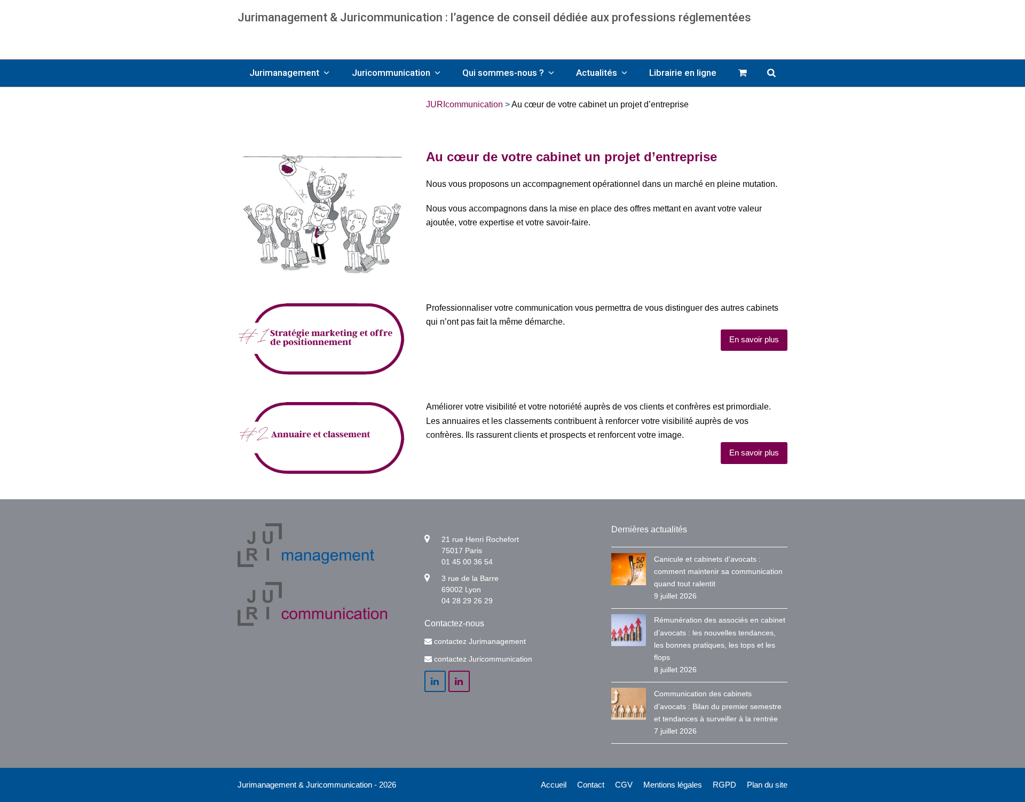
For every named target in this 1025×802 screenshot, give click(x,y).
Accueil (553, 785)
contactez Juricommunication (483, 659)
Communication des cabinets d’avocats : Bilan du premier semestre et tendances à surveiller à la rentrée (718, 705)
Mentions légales (672, 785)
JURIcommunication (464, 104)
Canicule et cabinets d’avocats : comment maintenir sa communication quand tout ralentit (718, 571)
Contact (590, 785)
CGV (624, 785)
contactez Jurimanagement (480, 641)
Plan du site (767, 785)
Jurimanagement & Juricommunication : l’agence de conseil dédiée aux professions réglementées (494, 17)
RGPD (724, 785)
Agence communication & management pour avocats (512, 37)
